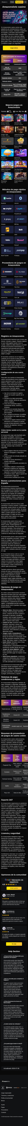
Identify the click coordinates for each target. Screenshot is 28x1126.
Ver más (14, 944)
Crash (16, 111)
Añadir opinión (14, 888)
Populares (3, 111)
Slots (23, 111)
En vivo (10, 111)
